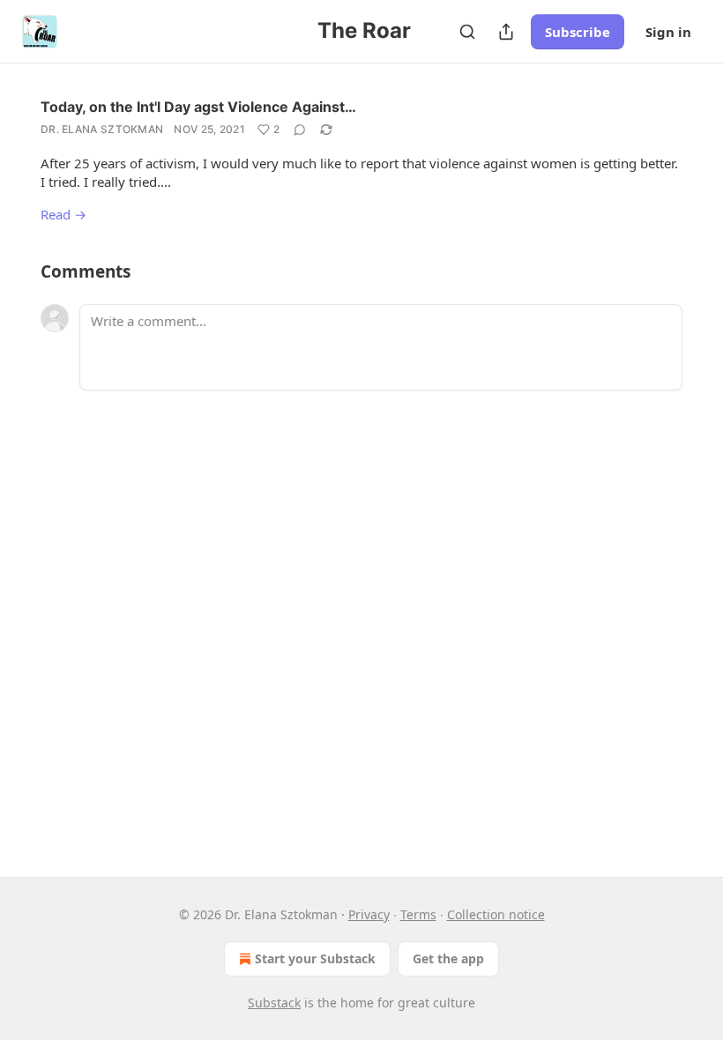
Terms (418, 914)
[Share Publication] (506, 31)
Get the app (448, 958)
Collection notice (496, 914)
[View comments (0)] (299, 129)
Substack (274, 1002)
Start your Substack (315, 958)
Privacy (369, 914)
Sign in (668, 32)
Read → (63, 214)
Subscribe (577, 32)
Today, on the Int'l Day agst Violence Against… (198, 106)
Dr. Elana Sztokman (102, 129)
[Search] (467, 31)
